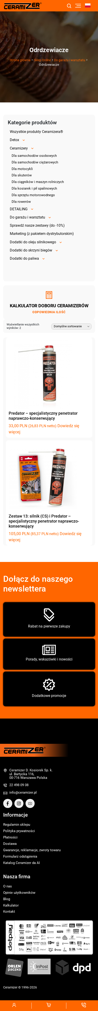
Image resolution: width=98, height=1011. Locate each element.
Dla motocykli (22, 169)
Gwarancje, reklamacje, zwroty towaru (32, 850)
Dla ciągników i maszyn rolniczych (38, 182)
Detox (14, 140)
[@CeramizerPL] (8, 803)
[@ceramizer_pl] (92, 473)
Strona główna (20, 60)
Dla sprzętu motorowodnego (33, 195)
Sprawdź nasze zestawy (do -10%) (37, 225)
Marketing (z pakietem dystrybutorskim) (42, 233)
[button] (90, 5)
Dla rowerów (21, 202)
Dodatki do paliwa (24, 258)
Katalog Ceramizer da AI (21, 863)
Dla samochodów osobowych (34, 156)
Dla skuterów (22, 175)
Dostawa (10, 844)
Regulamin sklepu (16, 825)
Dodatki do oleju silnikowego (33, 242)
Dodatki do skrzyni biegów (31, 250)
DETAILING (19, 209)
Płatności (10, 837)
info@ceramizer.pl (23, 792)
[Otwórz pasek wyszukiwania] (69, 6)
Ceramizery (19, 148)
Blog (6, 899)
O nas (7, 886)
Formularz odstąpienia (20, 856)
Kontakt (9, 911)
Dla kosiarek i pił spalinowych (34, 188)
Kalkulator (11, 905)
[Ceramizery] (92, 484)
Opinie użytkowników (19, 893)
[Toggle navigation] (78, 5)
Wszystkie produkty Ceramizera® (36, 132)
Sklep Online (42, 60)
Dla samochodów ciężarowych (35, 162)
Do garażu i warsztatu (69, 60)
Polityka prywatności (19, 831)
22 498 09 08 (18, 785)
